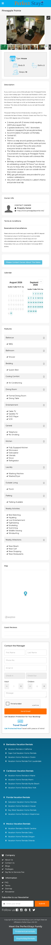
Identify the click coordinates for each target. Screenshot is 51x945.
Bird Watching (15, 515)
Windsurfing (14, 533)
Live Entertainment (17, 520)
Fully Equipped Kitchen (18, 448)
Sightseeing (14, 523)
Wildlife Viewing (15, 531)
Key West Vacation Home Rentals (22, 810)
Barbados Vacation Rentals (19, 744)
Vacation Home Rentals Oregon (21, 837)
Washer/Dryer (14, 476)
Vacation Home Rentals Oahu (20, 832)
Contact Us (9, 863)
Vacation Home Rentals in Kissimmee (23, 814)
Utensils (12, 455)
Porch (11, 489)
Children (31, 682)
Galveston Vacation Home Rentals (22, 802)
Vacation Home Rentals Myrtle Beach (23, 784)
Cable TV (12, 411)
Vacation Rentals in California (20, 749)
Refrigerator (14, 461)
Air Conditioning (15, 383)
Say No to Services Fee (14, 872)
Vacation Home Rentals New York (22, 788)
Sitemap (8, 889)
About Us (9, 860)
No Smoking (14, 435)
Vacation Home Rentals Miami (20, 780)
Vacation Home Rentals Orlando (21, 841)
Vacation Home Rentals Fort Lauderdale (24, 761)
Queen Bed (13, 370)
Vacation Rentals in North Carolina (22, 828)
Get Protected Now (12, 728)
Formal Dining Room (17, 396)
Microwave (13, 450)
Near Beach (14, 546)
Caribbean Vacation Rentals (19, 771)
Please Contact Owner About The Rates (23, 262)
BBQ (11, 344)
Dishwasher (13, 453)
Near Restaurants (16, 554)
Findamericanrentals (25, 931)
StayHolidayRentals (25, 938)
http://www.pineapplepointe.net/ (30, 211)
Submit (42, 904)
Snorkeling (13, 525)
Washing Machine (16, 473)
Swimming (13, 528)
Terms (7, 885)
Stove (11, 458)
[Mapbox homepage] (10, 617)
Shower (12, 357)
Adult (6, 682)
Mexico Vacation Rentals (18, 824)
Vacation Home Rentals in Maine (21, 776)
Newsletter (9, 892)
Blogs (7, 866)
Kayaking (12, 518)
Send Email (25, 711)
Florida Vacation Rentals (18, 797)
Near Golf (13, 549)
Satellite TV (13, 414)
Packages (9, 869)
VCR (10, 419)
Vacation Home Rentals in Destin (22, 757)
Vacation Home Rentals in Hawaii (22, 806)
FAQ (6, 882)
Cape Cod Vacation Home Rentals (22, 753)
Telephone (13, 432)
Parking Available (16, 502)
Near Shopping (15, 551)
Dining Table (14, 398)
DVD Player (14, 416)
